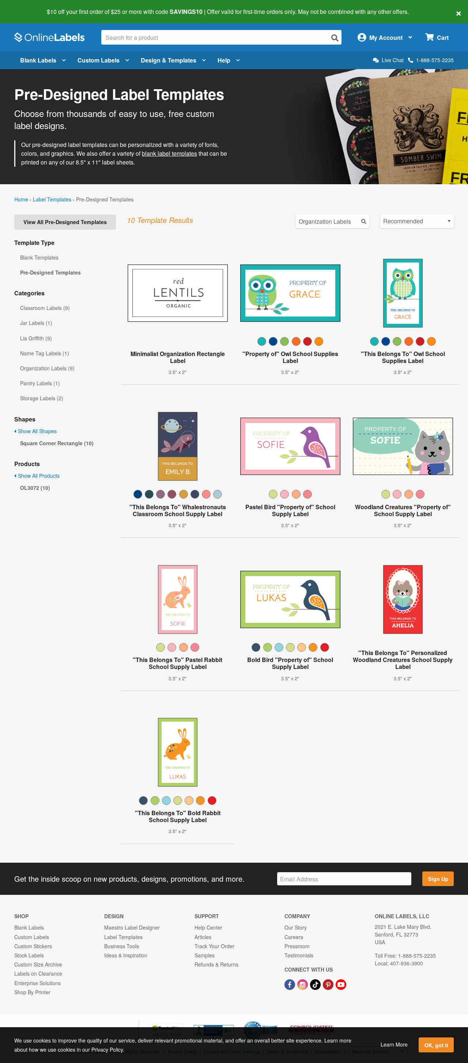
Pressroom (297, 946)
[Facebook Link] (290, 983)
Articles (203, 937)
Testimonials (298, 955)
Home (21, 199)
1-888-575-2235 (435, 60)
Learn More (394, 1044)
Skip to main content (26, 6)
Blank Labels (38, 60)
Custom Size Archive (38, 964)
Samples (205, 955)
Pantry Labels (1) (40, 383)
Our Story (295, 927)
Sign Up (438, 878)
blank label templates (169, 153)
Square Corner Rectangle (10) (57, 443)
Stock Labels (29, 955)
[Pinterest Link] (329, 983)
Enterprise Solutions (37, 983)
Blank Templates (39, 257)
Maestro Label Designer (132, 927)
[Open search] (334, 38)
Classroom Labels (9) (45, 307)
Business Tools (121, 946)
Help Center (208, 927)
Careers (293, 937)
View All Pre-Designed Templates (65, 222)
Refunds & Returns (216, 964)
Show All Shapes (36, 431)
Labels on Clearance (38, 973)
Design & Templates (168, 60)
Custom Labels (99, 60)
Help (224, 60)
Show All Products (38, 475)
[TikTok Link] (316, 983)
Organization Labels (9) (47, 368)
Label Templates (52, 199)
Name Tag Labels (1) (44, 353)
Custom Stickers (33, 946)
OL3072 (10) (35, 487)
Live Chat (393, 60)
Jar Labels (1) (36, 322)
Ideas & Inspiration (125, 955)
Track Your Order (214, 946)
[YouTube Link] (341, 983)
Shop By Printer (32, 992)
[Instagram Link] (303, 983)
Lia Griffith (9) (36, 338)
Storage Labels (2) (41, 398)
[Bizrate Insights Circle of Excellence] (275, 1021)
